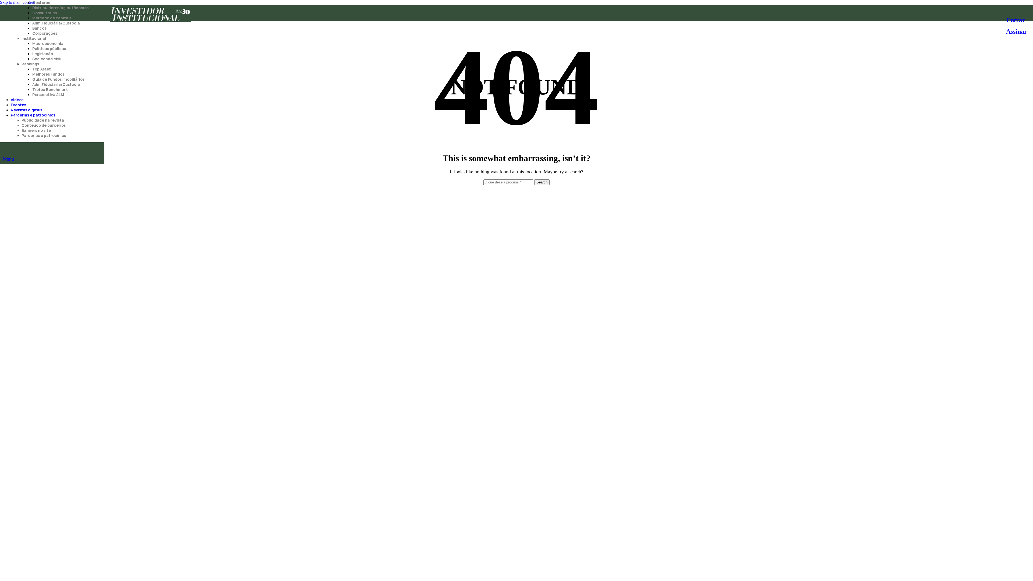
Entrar (1015, 20)
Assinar (1016, 31)
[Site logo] (150, 22)
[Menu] (5, 147)
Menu (8, 159)
